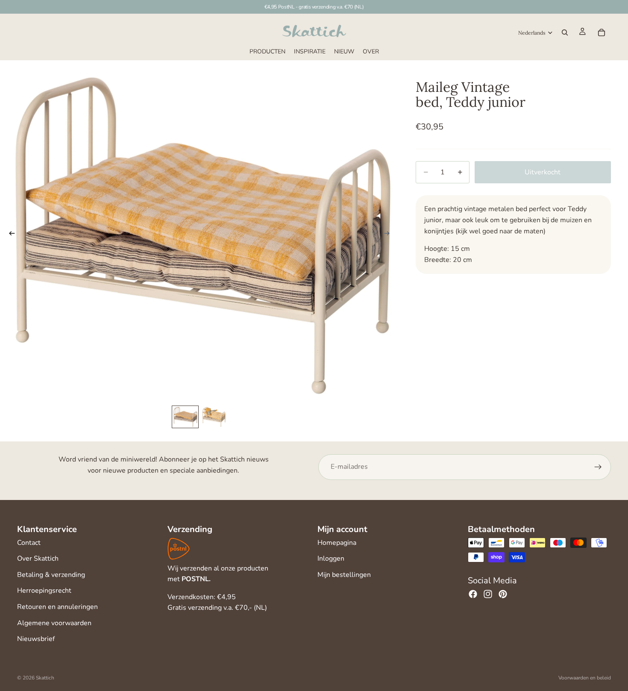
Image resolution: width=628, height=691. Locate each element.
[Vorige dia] (9, 235)
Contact (29, 542)
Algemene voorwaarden (54, 623)
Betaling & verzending (51, 574)
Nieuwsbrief (36, 639)
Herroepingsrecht (44, 590)
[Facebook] (473, 594)
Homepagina (336, 542)
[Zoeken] (564, 32)
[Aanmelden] (598, 467)
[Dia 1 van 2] (185, 416)
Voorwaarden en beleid (584, 677)
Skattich (45, 677)
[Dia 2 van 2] (213, 416)
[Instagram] (488, 594)
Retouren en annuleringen (57, 607)
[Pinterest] (503, 594)
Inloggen (330, 558)
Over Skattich (38, 558)
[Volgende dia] (389, 235)
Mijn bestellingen (344, 574)
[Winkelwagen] (601, 32)
